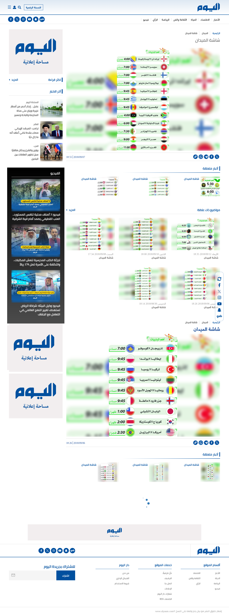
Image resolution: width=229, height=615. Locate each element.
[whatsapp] (201, 157)
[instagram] (23, 19)
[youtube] (29, 19)
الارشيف (168, 578)
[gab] (42, 19)
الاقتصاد (205, 19)
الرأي (155, 19)
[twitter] (17, 19)
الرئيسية (216, 33)
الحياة (194, 19)
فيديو (146, 19)
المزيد (71, 210)
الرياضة (165, 19)
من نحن (125, 573)
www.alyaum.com (164, 611)
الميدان (205, 33)
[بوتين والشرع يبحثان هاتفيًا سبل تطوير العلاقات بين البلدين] (51, 152)
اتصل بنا (168, 583)
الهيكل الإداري (122, 578)
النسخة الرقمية (33, 7)
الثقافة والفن (180, 19)
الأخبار (217, 19)
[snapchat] (35, 19)
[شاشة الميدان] (195, 234)
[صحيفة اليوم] (205, 7)
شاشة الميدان (191, 33)
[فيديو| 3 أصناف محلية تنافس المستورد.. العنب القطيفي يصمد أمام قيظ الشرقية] (35, 195)
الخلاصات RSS (166, 599)
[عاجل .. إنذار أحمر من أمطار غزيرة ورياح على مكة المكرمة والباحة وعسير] (51, 108)
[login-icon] (14, 7)
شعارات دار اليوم (164, 594)
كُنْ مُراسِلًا (167, 573)
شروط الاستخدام (122, 583)
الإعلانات (168, 589)
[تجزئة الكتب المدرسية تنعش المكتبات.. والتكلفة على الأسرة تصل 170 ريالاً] (35, 240)
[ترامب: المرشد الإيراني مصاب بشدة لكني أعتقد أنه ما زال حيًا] (51, 130)
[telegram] (206, 157)
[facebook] (10, 19)
